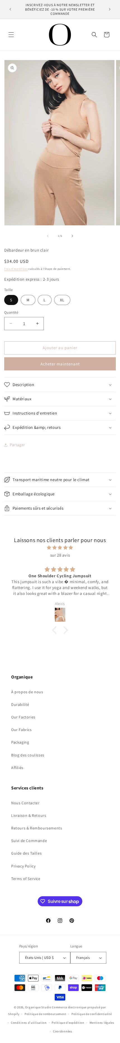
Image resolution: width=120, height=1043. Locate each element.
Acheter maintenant (60, 363)
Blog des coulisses (27, 755)
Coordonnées (62, 1031)
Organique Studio (38, 1007)
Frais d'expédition (16, 269)
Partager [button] (17, 444)
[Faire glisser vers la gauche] (48, 236)
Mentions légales (102, 1023)
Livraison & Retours (28, 815)
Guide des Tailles (26, 853)
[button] (11, 35)
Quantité (11, 312)
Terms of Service (25, 878)
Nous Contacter (25, 802)
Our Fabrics (21, 729)
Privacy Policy (23, 866)
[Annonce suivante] (110, 9)
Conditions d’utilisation (29, 1023)
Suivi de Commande (29, 840)
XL (62, 299)
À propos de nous (27, 691)
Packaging (20, 742)
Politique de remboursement (45, 1014)
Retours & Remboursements (36, 828)
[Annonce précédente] (10, 9)
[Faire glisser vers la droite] (72, 236)
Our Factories (23, 717)
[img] (60, 547)
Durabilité (20, 704)
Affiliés (17, 767)
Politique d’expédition (68, 1023)
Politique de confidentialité (91, 1014)
